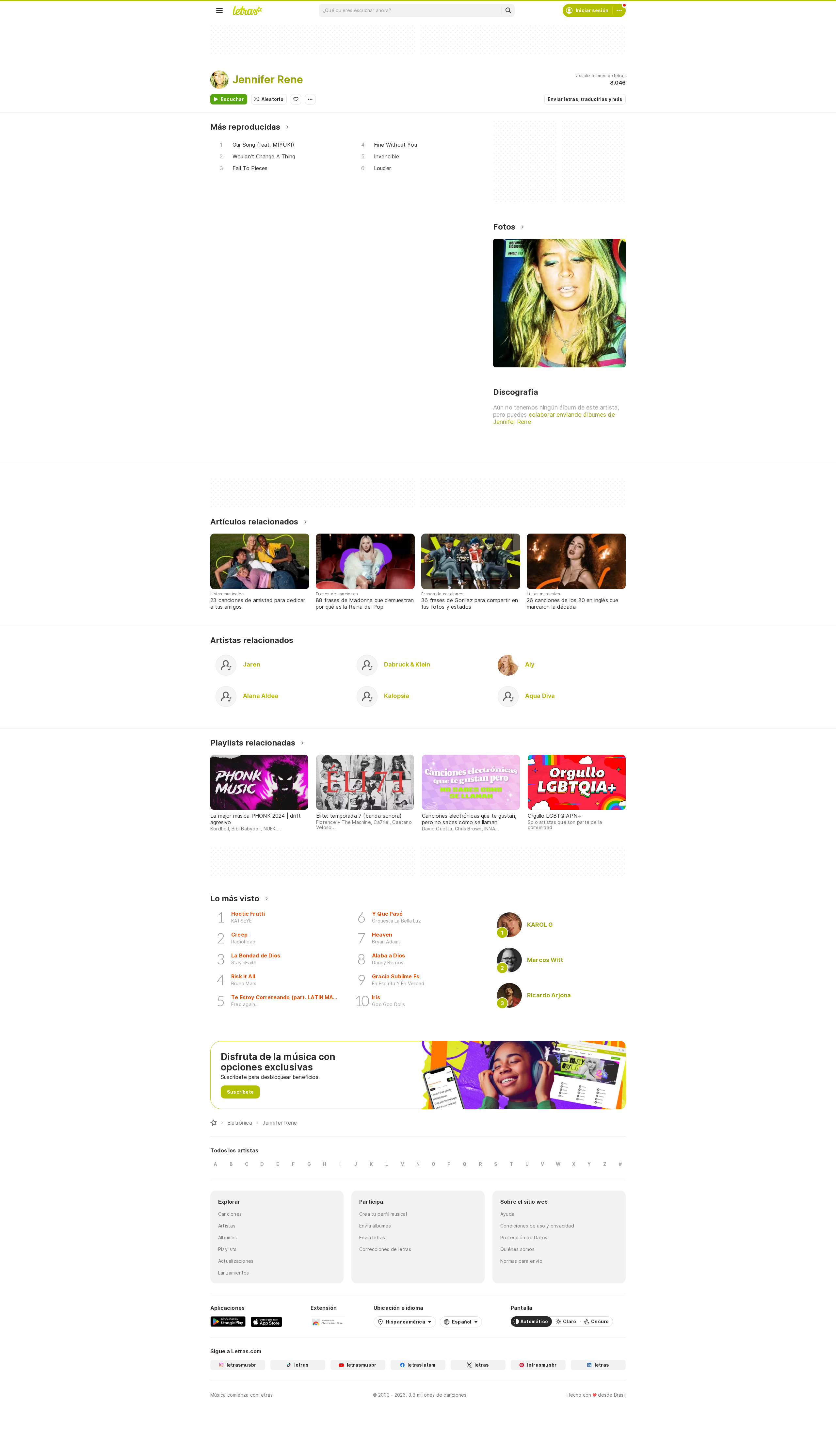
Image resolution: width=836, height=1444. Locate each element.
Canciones (230, 1214)
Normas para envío (521, 1261)
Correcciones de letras (385, 1249)
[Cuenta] (619, 10)
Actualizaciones (235, 1261)
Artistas (226, 1225)
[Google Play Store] (228, 1321)
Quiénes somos (517, 1249)
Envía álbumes (375, 1225)
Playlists (227, 1249)
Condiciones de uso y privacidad (537, 1225)
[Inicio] (213, 1122)
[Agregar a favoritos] (296, 99)
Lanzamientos (233, 1273)
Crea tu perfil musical (383, 1214)
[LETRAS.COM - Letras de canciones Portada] (247, 10)
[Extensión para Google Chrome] (328, 1321)
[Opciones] (310, 99)
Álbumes (227, 1237)
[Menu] (219, 10)
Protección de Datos (523, 1237)
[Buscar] (508, 10)
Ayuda (507, 1214)
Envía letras (372, 1237)
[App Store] (266, 1321)
